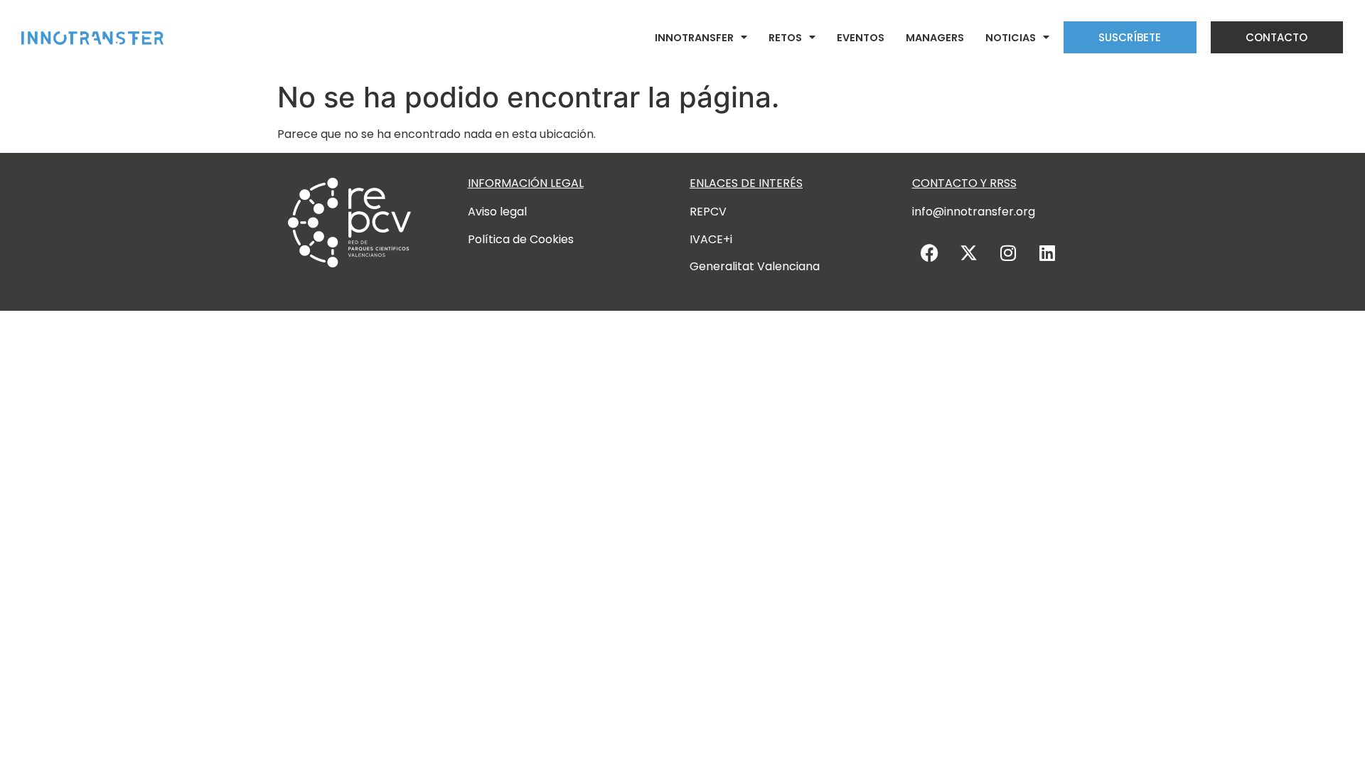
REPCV (708, 211)
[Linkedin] (1047, 252)
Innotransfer (694, 38)
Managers (935, 38)
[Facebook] (930, 252)
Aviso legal (497, 211)
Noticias (1010, 38)
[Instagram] (1008, 252)
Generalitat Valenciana (755, 266)
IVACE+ (710, 239)
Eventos (860, 38)
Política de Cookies (521, 239)
